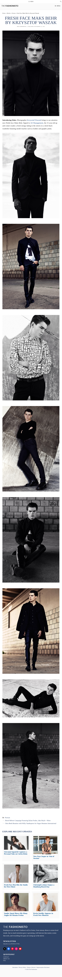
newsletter (15, 943)
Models (8, 13)
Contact (6, 957)
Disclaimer (15, 967)
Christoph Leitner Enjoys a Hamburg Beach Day (43, 886)
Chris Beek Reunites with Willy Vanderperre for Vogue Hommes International (30, 823)
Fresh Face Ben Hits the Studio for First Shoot (16, 886)
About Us (6, 958)
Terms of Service (31, 967)
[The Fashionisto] (10, 5)
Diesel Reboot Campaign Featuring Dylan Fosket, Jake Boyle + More (28, 820)
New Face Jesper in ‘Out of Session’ (43, 857)
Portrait (13, 13)
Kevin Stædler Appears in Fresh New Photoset (43, 914)
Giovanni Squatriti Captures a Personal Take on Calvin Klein (15, 853)
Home (3, 13)
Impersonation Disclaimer (43, 967)
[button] (61, 2)
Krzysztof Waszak (34, 120)
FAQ (4, 960)
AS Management (36, 123)
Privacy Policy (22, 967)
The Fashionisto (21, 26)
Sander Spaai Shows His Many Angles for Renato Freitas (15, 914)
